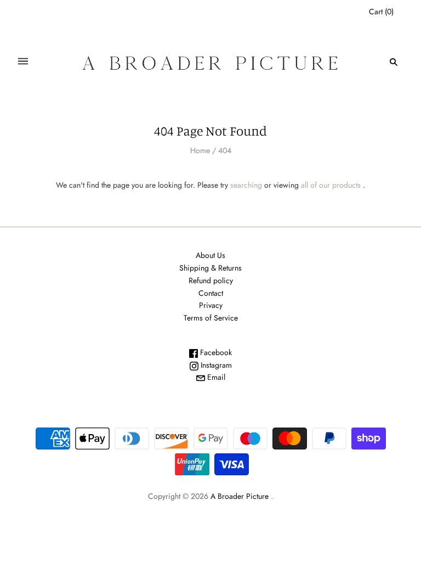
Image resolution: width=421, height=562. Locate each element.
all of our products (331, 184)
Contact (210, 293)
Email (215, 377)
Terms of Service (211, 317)
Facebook (215, 352)
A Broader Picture (239, 496)
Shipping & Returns (210, 267)
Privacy (211, 305)
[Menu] (23, 62)
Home (200, 150)
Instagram (215, 364)
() (381, 11)
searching (246, 184)
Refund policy (211, 280)
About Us (210, 255)
